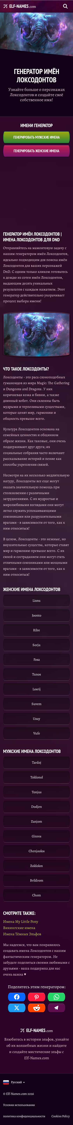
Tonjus (36, 792)
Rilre (36, 630)
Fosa (36, 659)
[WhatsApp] (56, 997)
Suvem (36, 704)
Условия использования (19, 1105)
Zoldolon (36, 865)
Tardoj (36, 762)
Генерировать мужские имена (36, 137)
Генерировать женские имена (36, 150)
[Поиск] (65, 6)
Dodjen (36, 806)
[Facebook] (17, 997)
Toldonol (36, 777)
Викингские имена (19, 927)
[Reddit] (36, 1008)
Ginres (36, 836)
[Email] (56, 1008)
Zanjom (36, 821)
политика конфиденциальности (24, 1116)
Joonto (36, 615)
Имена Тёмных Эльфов (22, 934)
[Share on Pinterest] (36, 997)
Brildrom (36, 880)
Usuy (36, 718)
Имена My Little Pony (20, 921)
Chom (36, 895)
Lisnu (36, 600)
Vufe (36, 733)
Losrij (37, 689)
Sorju (36, 645)
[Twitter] (17, 1008)
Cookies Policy (60, 1116)
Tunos (36, 674)
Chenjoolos (37, 851)
